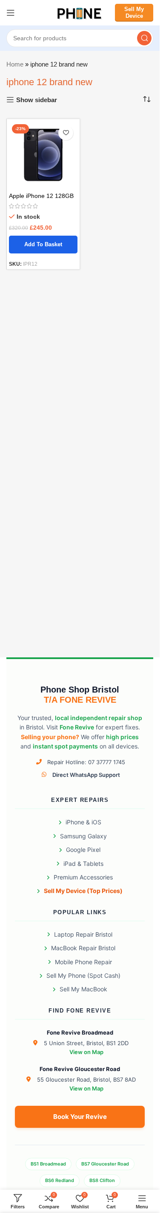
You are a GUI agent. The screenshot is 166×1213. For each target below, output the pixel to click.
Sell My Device (134, 12)
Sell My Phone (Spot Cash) (83, 975)
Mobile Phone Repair (83, 961)
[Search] (144, 38)
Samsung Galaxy (83, 836)
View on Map (86, 1052)
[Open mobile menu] (10, 12)
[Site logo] (79, 12)
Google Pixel (83, 849)
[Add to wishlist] (65, 132)
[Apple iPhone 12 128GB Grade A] (43, 155)
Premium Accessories (83, 877)
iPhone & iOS (83, 822)
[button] (43, 244)
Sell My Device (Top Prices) (83, 890)
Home (14, 64)
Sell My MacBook (83, 989)
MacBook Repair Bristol (83, 947)
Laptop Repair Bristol (83, 934)
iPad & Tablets (83, 863)
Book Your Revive (80, 1117)
